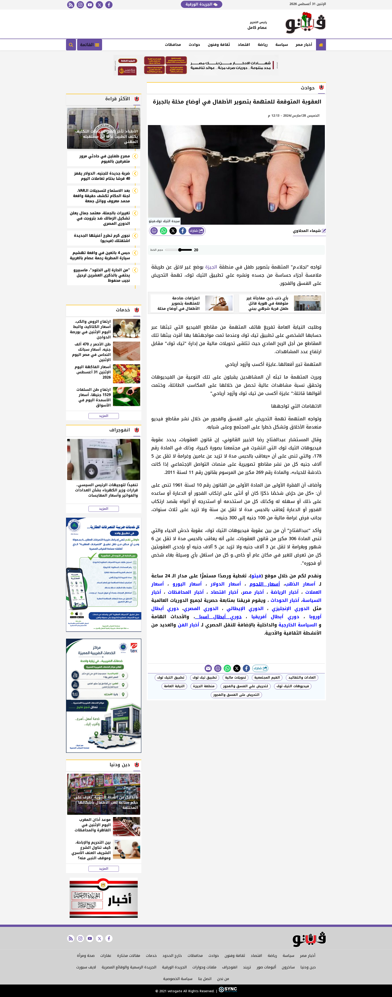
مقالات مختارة (128, 955)
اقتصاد (244, 44)
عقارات (105, 955)
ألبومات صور (266, 967)
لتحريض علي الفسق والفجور (245, 686)
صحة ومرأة (86, 955)
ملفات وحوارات (204, 967)
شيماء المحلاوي (307, 230)
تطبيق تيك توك (205, 678)
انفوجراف (229, 967)
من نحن (223, 978)
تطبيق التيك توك (170, 678)
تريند (247, 967)
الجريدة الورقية (199, 4)
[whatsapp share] (163, 230)
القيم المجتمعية (267, 678)
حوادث (194, 44)
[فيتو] (305, 24)
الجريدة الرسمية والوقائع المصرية (129, 967)
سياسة (281, 44)
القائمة (87, 45)
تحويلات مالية (235, 678)
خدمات (151, 955)
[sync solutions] (227, 991)
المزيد (103, 416)
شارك (194, 231)
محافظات (173, 44)
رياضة (263, 44)
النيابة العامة (174, 686)
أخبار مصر (304, 44)
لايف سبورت (86, 967)
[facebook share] (182, 230)
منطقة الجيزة (204, 686)
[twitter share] (173, 230)
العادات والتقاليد (302, 678)
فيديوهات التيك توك (293, 686)
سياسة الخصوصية (177, 978)
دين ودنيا (308, 967)
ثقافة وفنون (219, 44)
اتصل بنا (204, 978)
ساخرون (288, 967)
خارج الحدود (172, 955)
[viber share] (208, 668)
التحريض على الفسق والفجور (236, 695)
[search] (71, 44)
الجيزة (210, 267)
